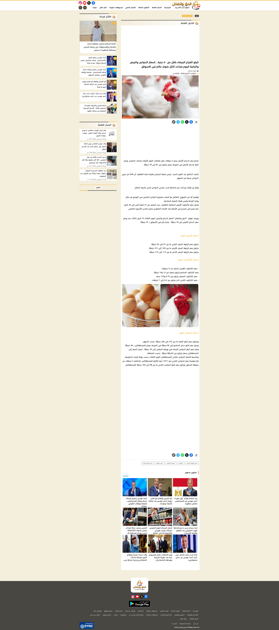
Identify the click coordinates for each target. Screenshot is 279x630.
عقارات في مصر (95, 614)
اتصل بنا (174, 623)
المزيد (98, 187)
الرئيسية (167, 7)
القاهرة (140, 174)
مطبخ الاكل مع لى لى (136, 614)
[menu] (85, 8)
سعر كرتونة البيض (185, 244)
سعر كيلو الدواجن (171, 365)
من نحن (195, 623)
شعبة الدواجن (171, 463)
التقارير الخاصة (143, 7)
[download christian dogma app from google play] (139, 603)
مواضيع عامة (98, 611)
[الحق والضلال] (197, 16)
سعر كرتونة (159, 463)
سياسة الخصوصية (185, 623)
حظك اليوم (183, 618)
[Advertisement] (160, 43)
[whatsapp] (173, 122)
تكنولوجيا (123, 614)
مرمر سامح (192, 71)
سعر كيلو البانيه (185, 341)
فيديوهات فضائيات (152, 614)
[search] (80, 8)
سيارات (116, 614)
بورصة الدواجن (162, 349)
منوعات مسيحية (130, 611)
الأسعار (174, 209)
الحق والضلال (180, 218)
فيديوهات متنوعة (116, 7)
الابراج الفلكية (194, 618)
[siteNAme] (186, 5)
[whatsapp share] (182, 122)
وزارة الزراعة (193, 201)
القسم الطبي (130, 7)
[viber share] (178, 122)
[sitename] (139, 585)
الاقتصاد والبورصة (192, 614)
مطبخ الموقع (108, 611)
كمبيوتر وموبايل (179, 614)
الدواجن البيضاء (179, 349)
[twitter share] (187, 122)
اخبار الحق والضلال (166, 614)
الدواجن (132, 161)
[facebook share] (191, 122)
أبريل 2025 (136, 218)
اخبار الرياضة (119, 611)
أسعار (171, 218)
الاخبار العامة (157, 7)
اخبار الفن (103, 7)
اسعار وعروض (107, 614)
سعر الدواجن (183, 361)
